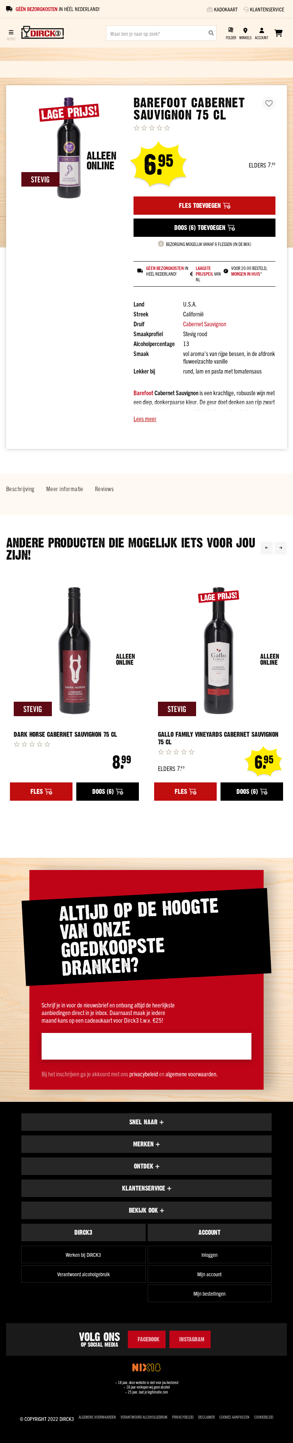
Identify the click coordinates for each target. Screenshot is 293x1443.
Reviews (104, 488)
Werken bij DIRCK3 (83, 1254)
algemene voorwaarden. (192, 1073)
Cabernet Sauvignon (204, 323)
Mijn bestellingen (209, 1293)
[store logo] (42, 33)
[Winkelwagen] (278, 33)
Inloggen (209, 1254)
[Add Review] (32, 744)
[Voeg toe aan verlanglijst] (268, 103)
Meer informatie (65, 488)
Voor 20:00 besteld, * (249, 270)
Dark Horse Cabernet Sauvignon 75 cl (65, 734)
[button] (204, 418)
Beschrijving (20, 488)
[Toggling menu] (11, 33)
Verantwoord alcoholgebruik (83, 1274)
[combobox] (161, 33)
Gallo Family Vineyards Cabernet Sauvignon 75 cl (218, 738)
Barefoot (143, 392)
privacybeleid (143, 1073)
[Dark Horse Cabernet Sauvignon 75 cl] (74, 650)
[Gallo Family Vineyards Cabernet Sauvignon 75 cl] (218, 650)
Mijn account (209, 1274)
